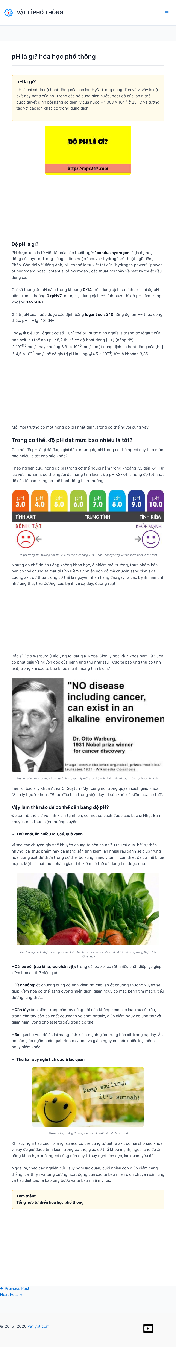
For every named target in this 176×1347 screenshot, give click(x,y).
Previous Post (14, 1288)
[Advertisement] (88, 211)
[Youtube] (148, 1328)
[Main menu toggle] (167, 13)
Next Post (11, 1294)
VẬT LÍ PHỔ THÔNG (40, 12)
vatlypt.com (39, 1326)
